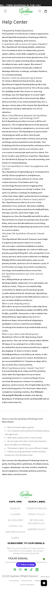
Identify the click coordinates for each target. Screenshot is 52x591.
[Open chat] (44, 583)
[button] (5, 11)
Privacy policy (14, 580)
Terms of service (26, 580)
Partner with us (15, 532)
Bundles (15, 508)
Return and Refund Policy (36, 522)
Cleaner (15, 514)
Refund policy (45, 576)
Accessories (15, 520)
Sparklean (14, 576)
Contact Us (15, 526)
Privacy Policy (36, 514)
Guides (15, 538)
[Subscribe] (44, 559)
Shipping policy (40, 580)
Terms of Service (36, 508)
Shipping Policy (37, 529)
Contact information (27, 584)
